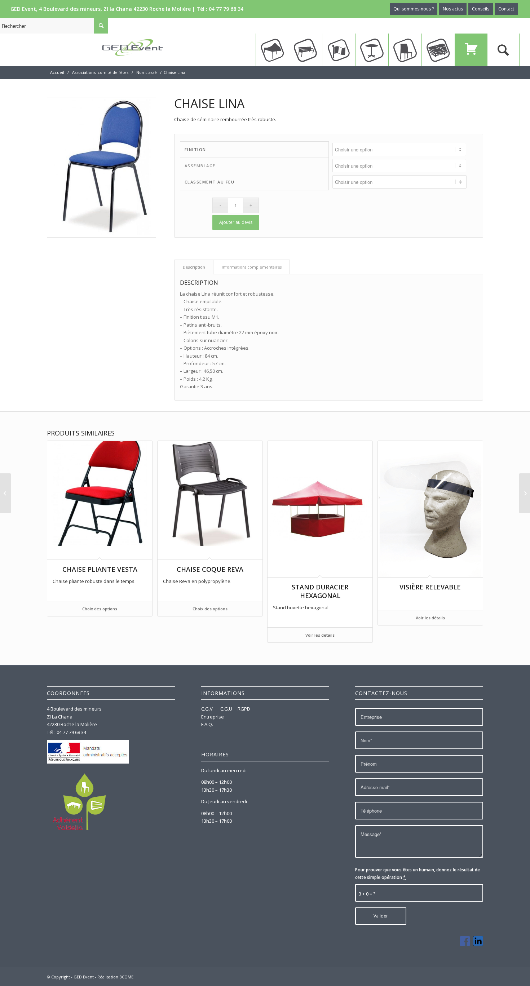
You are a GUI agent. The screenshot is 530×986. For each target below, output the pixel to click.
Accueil (57, 72)
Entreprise (212, 716)
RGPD (244, 709)
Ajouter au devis (235, 222)
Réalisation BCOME (115, 977)
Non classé (146, 72)
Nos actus (453, 9)
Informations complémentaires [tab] (252, 267)
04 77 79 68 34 (226, 8)
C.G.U (226, 709)
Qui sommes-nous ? (413, 9)
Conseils (480, 9)
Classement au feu (210, 182)
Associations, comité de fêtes (100, 72)
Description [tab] (194, 267)
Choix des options (99, 608)
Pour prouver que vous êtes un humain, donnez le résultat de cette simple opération (417, 873)
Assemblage (200, 165)
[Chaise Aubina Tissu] (5, 493)
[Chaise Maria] (524, 493)
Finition (195, 149)
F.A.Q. (207, 724)
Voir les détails (320, 635)
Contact (506, 9)
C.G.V (207, 709)
